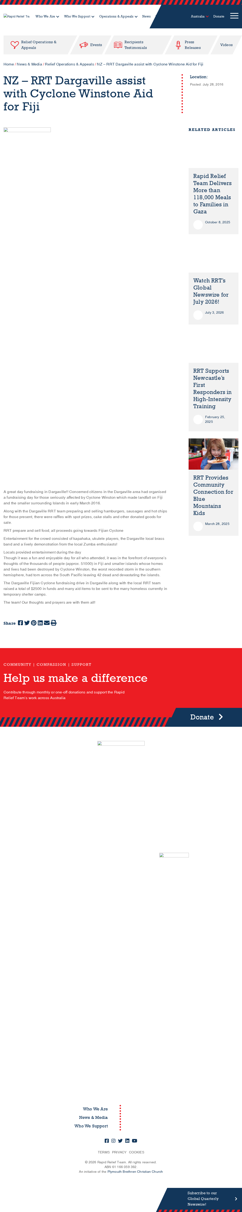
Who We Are (45, 16)
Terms (104, 1152)
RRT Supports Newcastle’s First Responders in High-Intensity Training (212, 389)
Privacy (119, 1152)
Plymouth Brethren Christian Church (135, 1172)
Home (9, 64)
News (146, 16)
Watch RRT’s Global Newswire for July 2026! (211, 291)
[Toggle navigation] (234, 16)
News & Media (29, 64)
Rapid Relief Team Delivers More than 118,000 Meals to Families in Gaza (212, 194)
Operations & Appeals (116, 16)
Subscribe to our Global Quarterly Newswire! (203, 1199)
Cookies (136, 1152)
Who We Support (77, 16)
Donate (218, 16)
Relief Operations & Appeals (69, 64)
